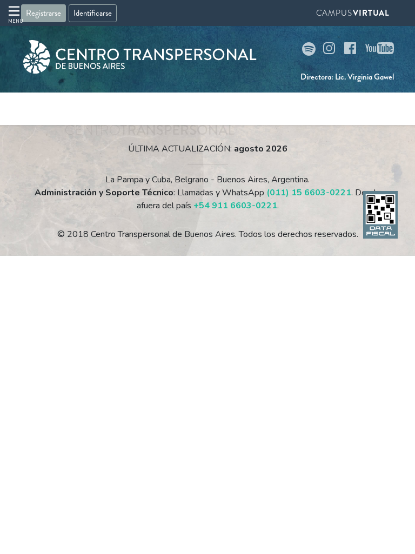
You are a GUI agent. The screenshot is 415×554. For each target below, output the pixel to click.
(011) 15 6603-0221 (308, 193)
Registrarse (43, 13)
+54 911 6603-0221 (235, 206)
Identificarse (92, 13)
